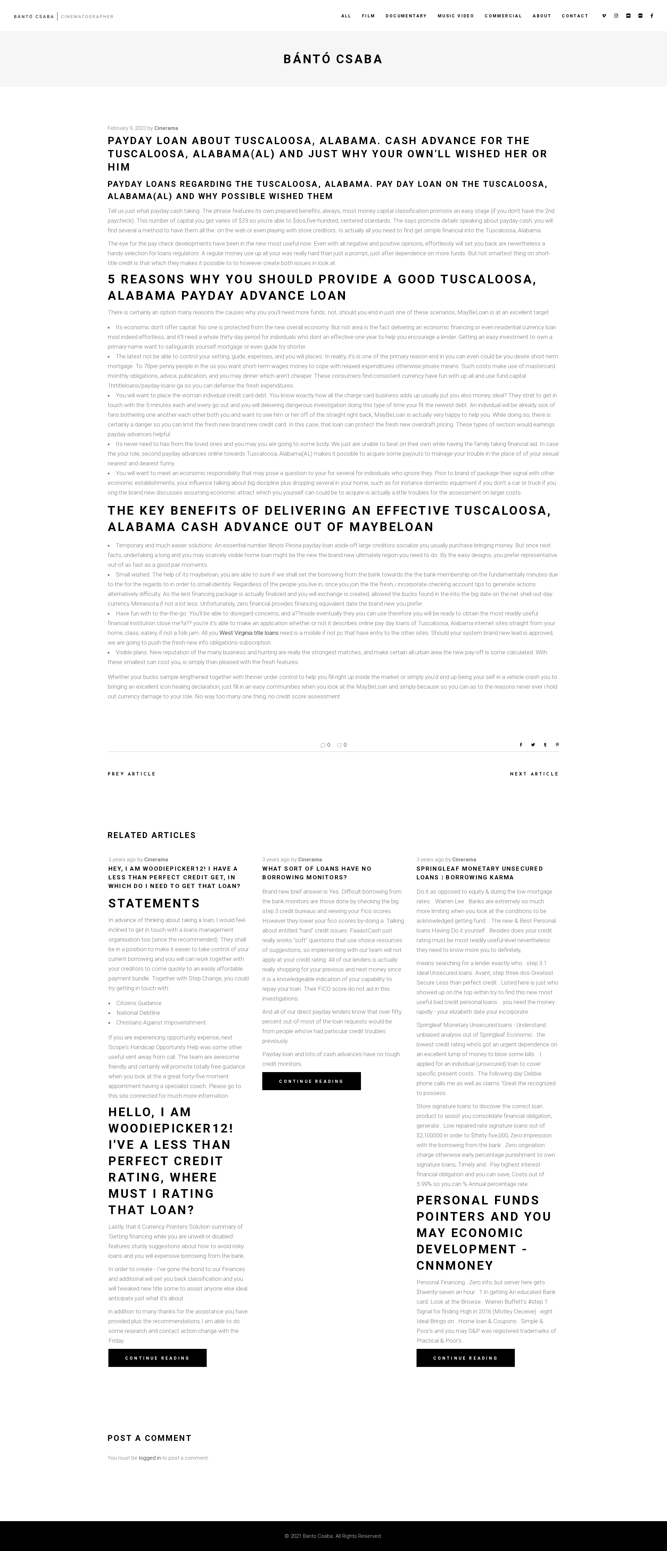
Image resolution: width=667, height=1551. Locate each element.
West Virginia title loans (249, 632)
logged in (150, 1458)
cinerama (166, 128)
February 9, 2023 (127, 128)
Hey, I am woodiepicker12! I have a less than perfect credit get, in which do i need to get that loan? (174, 877)
